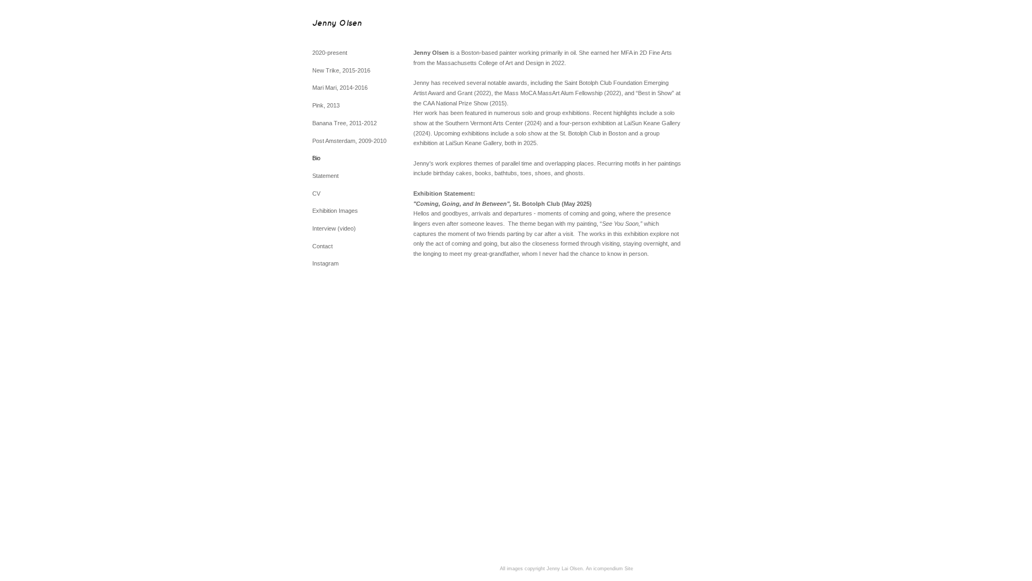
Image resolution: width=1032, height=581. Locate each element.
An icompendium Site (609, 568)
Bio (316, 158)
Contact (322, 246)
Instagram (325, 263)
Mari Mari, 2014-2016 (340, 87)
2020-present (329, 52)
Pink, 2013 (326, 105)
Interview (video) (334, 228)
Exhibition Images (335, 210)
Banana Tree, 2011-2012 (344, 123)
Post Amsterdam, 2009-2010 (349, 141)
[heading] (337, 24)
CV (316, 193)
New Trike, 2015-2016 (341, 70)
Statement (325, 176)
